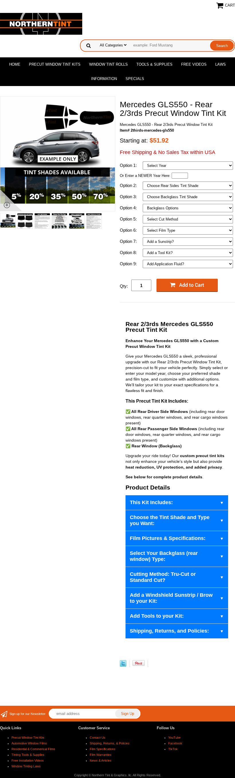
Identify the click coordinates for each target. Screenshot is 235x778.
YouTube (174, 737)
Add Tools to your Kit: (157, 616)
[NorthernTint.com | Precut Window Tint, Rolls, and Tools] (41, 23)
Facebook (175, 743)
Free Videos (194, 64)
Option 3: (129, 196)
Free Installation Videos (27, 760)
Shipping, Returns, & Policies (110, 743)
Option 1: (129, 165)
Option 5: (129, 219)
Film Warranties (100, 754)
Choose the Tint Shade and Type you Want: (169, 520)
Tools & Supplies (154, 64)
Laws (220, 64)
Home (14, 64)
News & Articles (100, 760)
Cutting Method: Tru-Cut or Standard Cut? (163, 577)
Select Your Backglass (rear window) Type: (164, 556)
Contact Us (97, 737)
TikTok (173, 749)
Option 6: (129, 230)
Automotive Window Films (29, 743)
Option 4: (129, 207)
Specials (135, 79)
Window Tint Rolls (108, 64)
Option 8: (129, 252)
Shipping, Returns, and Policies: (169, 631)
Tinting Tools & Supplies (27, 754)
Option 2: (129, 185)
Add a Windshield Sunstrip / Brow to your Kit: (171, 598)
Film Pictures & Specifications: (167, 538)
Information (104, 79)
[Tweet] (123, 665)
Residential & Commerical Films (33, 749)
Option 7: (129, 241)
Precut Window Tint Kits (55, 64)
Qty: (124, 286)
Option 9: (129, 263)
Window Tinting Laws (26, 766)
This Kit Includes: (151, 502)
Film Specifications (102, 749)
